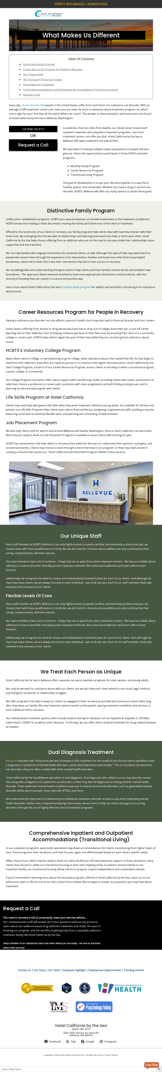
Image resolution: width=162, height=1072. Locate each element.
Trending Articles (134, 970)
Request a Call (31, 94)
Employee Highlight (74, 970)
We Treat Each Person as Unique (42, 79)
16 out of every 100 (33, 105)
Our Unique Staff (33, 74)
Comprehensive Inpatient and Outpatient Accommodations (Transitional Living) (70, 89)
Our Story (39, 970)
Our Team (54, 970)
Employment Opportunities (104, 970)
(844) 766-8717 (35, 129)
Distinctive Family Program (39, 64)
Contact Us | (26, 970)
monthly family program (76, 287)
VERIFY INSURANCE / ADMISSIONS (81, 4)
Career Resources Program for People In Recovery (53, 69)
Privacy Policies (111, 1055)
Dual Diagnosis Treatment (38, 84)
